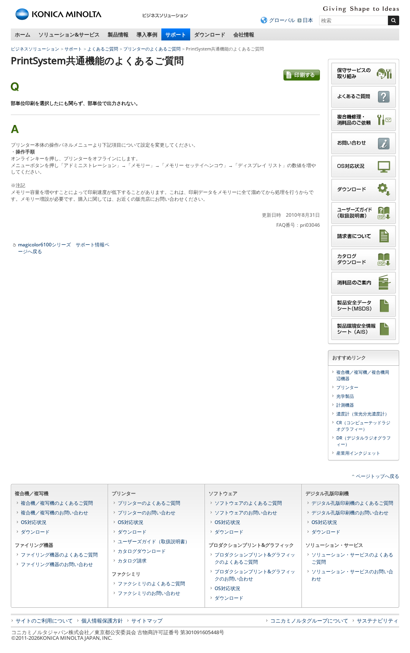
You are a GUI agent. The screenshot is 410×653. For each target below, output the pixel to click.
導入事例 (147, 34)
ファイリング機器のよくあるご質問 (59, 554)
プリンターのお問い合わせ (146, 512)
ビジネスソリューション (35, 49)
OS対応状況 (33, 522)
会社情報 (243, 34)
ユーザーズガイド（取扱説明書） (154, 541)
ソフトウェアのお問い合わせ (246, 512)
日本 (308, 20)
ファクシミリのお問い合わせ (149, 593)
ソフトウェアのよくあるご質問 (248, 503)
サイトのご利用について (44, 620)
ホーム (22, 34)
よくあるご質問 (102, 49)
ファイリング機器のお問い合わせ (57, 564)
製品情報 (118, 34)
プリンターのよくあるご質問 (152, 49)
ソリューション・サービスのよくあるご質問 (352, 558)
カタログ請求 (132, 560)
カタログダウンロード (142, 551)
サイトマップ (147, 620)
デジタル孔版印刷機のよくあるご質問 (352, 503)
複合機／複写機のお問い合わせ (54, 512)
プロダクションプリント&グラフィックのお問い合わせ (255, 575)
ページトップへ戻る (377, 476)
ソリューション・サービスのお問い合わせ (352, 575)
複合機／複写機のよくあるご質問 (57, 503)
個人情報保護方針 (102, 620)
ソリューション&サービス (69, 34)
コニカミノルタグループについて (309, 620)
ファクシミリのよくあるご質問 (151, 583)
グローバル (282, 20)
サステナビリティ (377, 620)
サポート (175, 34)
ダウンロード (209, 34)
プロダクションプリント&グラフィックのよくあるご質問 (255, 558)
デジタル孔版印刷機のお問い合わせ (350, 512)
